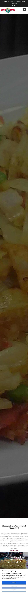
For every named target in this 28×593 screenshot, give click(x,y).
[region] (14, 581)
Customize (14, 586)
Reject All (14, 590)
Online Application (14, 550)
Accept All (14, 582)
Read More (13, 267)
